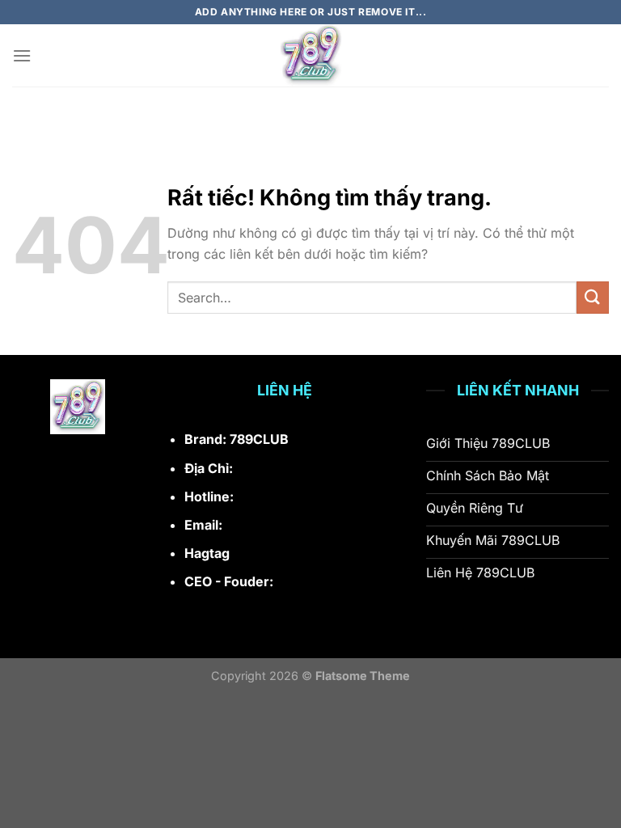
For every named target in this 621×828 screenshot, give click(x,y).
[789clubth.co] (310, 55)
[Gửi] (593, 297)
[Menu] (22, 55)
